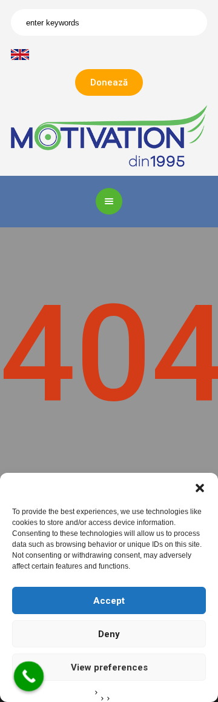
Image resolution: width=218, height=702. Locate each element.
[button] (200, 488)
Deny (109, 634)
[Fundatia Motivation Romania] (109, 135)
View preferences (109, 667)
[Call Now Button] (29, 676)
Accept (109, 600)
